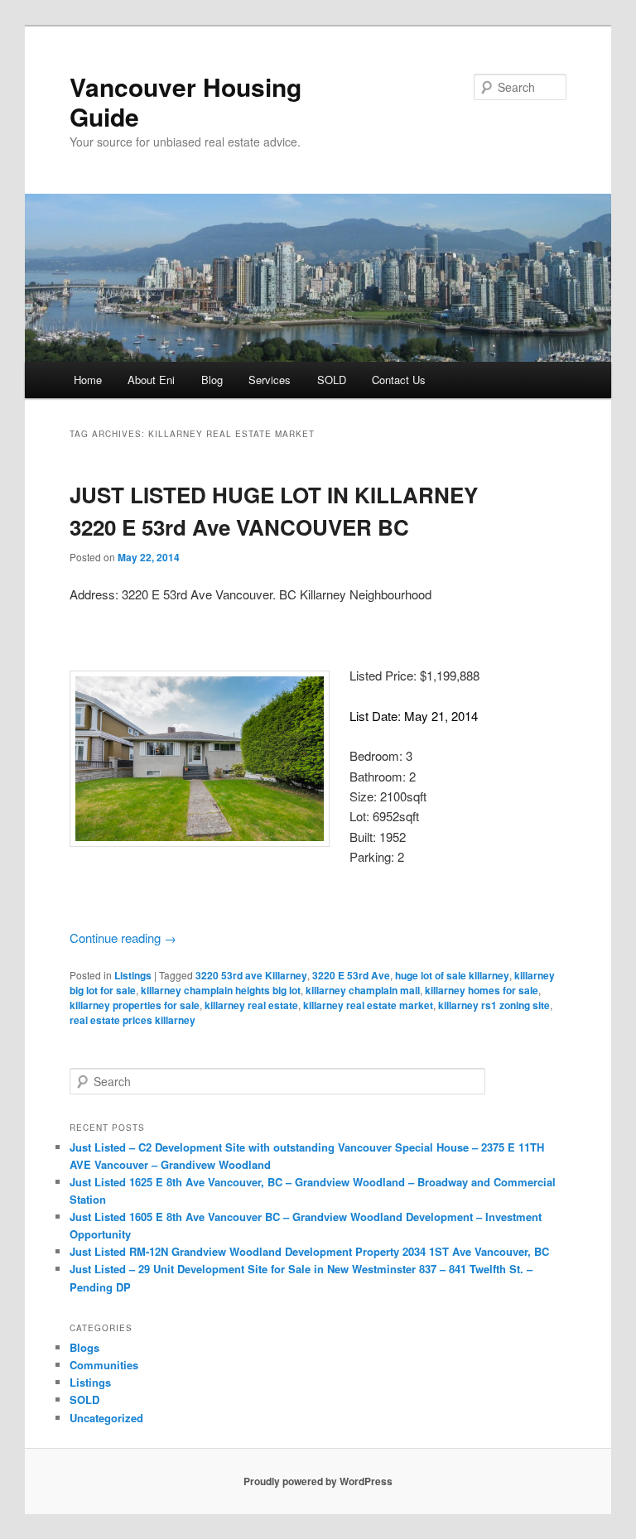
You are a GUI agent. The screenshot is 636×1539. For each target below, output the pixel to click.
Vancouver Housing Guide (185, 101)
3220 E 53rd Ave (351, 975)
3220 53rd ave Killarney (251, 975)
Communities (104, 1365)
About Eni (151, 379)
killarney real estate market (368, 1005)
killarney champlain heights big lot (221, 990)
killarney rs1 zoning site (494, 1005)
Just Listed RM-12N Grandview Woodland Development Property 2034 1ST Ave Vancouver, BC (309, 1251)
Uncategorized (106, 1418)
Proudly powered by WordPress (318, 1481)
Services (269, 379)
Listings (133, 975)
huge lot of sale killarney (452, 975)
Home (88, 379)
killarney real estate (251, 1005)
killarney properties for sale (135, 1005)
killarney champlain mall (363, 990)
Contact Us (399, 379)
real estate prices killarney (132, 1019)
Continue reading (123, 937)
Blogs (84, 1347)
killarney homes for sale (481, 990)
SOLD (331, 379)
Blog (212, 379)
